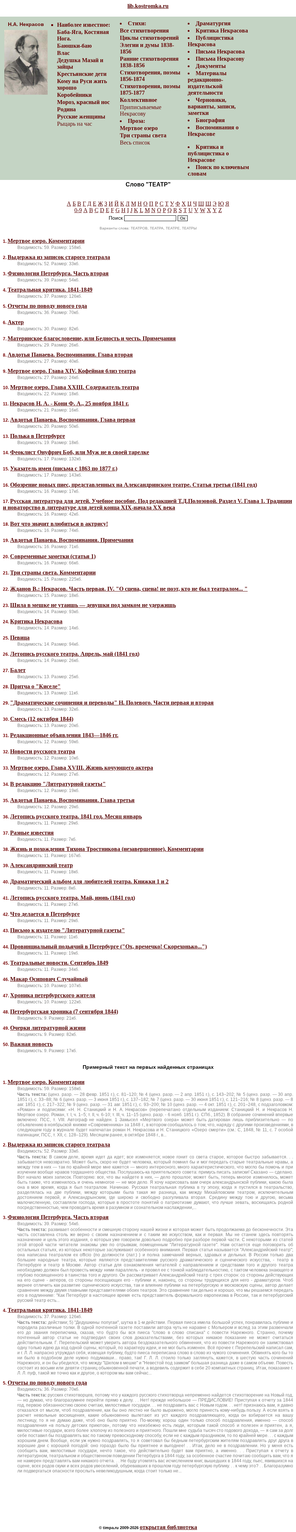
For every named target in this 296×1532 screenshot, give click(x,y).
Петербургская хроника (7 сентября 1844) (64, 1011)
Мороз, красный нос (83, 102)
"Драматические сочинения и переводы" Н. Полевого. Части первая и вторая (112, 703)
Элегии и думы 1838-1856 (147, 48)
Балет (18, 670)
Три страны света (143, 135)
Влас (63, 53)
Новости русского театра (42, 751)
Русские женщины (81, 116)
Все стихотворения (144, 30)
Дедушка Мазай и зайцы (80, 63)
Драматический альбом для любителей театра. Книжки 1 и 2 (89, 881)
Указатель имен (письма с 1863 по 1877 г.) (63, 468)
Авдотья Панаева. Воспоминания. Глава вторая (70, 355)
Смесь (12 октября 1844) (41, 719)
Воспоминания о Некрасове (213, 130)
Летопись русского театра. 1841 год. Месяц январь (76, 816)
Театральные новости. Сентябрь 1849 (59, 963)
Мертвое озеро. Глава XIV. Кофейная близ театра (72, 371)
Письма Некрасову (220, 59)
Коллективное (138, 100)
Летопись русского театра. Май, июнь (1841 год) (72, 898)
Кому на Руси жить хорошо (82, 84)
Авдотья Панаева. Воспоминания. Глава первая (72, 420)
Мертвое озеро (139, 128)
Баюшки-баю (74, 46)
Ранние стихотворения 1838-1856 (149, 62)
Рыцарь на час (74, 124)
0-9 (78, 210)
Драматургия (213, 23)
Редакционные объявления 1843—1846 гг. (64, 735)
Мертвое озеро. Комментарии (46, 241)
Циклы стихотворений (149, 38)
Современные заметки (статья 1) (53, 556)
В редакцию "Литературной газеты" (58, 784)
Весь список (135, 142)
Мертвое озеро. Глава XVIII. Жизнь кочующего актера (81, 768)
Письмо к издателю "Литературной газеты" (67, 930)
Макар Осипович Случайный (49, 979)
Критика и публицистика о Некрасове (208, 153)
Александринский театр (41, 865)
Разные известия (32, 833)
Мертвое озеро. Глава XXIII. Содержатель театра (74, 387)
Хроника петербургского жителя (52, 995)
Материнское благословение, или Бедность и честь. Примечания (92, 338)
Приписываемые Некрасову (140, 110)
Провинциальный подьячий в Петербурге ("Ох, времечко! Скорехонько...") (108, 946)
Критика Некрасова (222, 30)
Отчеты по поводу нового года (47, 306)
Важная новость (31, 1044)
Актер (16, 322)
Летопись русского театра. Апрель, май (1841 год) (74, 654)
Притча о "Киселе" (35, 686)
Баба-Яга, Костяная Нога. (83, 35)
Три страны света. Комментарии (53, 572)
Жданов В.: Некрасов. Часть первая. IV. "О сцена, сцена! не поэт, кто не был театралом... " (129, 589)
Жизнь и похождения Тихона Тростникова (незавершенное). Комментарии (107, 849)
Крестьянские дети (81, 74)
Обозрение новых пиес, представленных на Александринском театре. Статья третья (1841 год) (133, 485)
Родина (66, 109)
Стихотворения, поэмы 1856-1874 (150, 75)
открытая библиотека (168, 1527)
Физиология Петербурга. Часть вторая (58, 273)
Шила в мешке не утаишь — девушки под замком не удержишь (93, 605)
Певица (20, 637)
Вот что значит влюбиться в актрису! (59, 524)
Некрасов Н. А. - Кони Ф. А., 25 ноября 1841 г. (69, 403)
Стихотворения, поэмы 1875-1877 (150, 89)
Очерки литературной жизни (48, 1028)
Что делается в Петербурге (45, 914)
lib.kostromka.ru (148, 6)
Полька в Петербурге (37, 436)
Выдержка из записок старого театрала (59, 257)
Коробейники (74, 95)
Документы (211, 66)
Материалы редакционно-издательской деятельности (207, 83)
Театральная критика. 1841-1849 (50, 290)
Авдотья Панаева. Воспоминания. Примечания (72, 540)
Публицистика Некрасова (211, 41)
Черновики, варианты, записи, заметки (212, 106)
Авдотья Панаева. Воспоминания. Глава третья (72, 800)
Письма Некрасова (220, 51)
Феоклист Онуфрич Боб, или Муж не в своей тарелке (79, 452)
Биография (210, 120)
